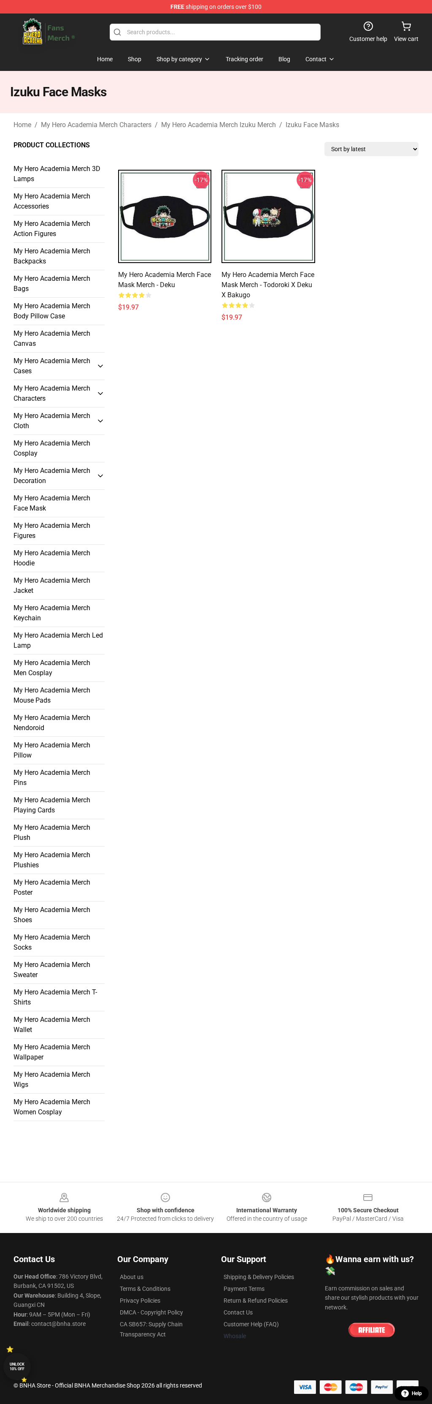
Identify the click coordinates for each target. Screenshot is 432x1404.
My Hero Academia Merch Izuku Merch (218, 125)
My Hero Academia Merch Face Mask (52, 503)
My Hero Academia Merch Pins (52, 778)
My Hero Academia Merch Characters (96, 125)
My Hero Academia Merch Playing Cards (52, 805)
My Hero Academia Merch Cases (52, 366)
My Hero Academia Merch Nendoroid (52, 723)
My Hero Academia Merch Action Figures (52, 229)
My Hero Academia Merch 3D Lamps (57, 174)
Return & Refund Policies (256, 1300)
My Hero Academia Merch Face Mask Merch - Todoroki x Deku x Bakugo (267, 285)
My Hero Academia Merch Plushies (52, 860)
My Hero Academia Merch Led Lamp (58, 640)
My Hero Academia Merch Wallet (52, 1025)
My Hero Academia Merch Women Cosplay (52, 1107)
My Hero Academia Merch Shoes (52, 915)
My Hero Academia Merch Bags (52, 283)
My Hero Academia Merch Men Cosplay (52, 668)
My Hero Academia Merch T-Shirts (55, 997)
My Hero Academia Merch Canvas (52, 338)
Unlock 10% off (17, 1366)
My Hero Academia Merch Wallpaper (52, 1052)
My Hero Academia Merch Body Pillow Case (52, 311)
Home (22, 125)
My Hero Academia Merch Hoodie (52, 558)
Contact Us (238, 1312)
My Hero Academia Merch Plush (52, 832)
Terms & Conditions (145, 1288)
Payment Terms (244, 1288)
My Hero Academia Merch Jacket (52, 585)
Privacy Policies (140, 1300)
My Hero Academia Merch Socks (52, 942)
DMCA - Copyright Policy (151, 1312)
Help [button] (417, 1393)
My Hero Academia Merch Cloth (52, 421)
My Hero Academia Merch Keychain (52, 613)
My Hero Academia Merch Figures (52, 530)
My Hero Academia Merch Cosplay (52, 448)
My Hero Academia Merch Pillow (52, 750)
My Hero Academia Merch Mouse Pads (52, 695)
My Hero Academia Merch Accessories (52, 201)
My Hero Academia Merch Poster (52, 887)
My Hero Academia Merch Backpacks (52, 256)
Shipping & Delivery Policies (259, 1277)
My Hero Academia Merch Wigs (52, 1079)
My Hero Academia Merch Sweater (52, 970)
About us (131, 1277)
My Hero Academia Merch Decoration (52, 476)
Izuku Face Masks (312, 125)
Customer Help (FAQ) (251, 1324)
